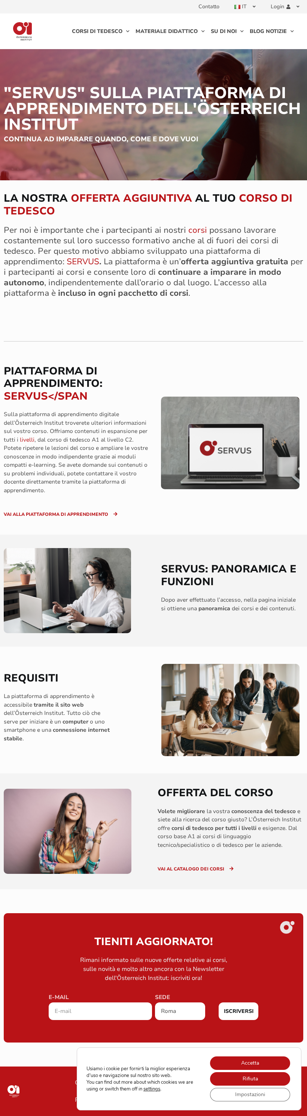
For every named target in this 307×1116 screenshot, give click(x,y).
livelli (27, 439)
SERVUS (83, 261)
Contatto (208, 6)
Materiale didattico (167, 31)
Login (277, 6)
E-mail (59, 998)
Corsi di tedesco (97, 31)
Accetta (250, 1063)
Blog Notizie (268, 31)
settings (151, 1089)
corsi (197, 230)
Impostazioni (250, 1094)
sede (162, 998)
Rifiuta (250, 1078)
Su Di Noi (224, 31)
